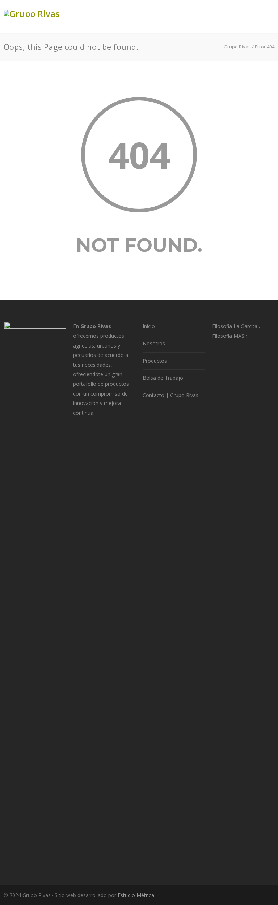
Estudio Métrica (136, 895)
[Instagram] (238, 895)
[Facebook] (223, 895)
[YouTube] (267, 895)
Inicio (149, 326)
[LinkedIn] (252, 895)
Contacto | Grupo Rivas (170, 395)
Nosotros (154, 343)
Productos (155, 360)
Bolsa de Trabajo (163, 377)
